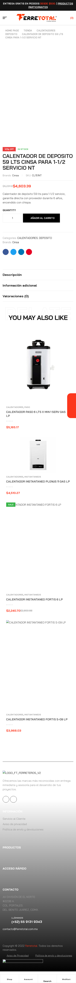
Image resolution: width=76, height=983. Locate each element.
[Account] (28, 977)
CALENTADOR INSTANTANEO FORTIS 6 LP (34, 599)
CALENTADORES (46, 30)
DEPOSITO (11, 34)
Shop (9, 979)
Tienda (28, 30)
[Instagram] (13, 799)
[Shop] (9, 977)
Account (28, 979)
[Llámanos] (7, 920)
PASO (27, 407)
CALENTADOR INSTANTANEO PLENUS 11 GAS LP (38, 481)
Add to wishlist (66, 218)
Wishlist (66, 979)
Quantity (9, 210)
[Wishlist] (66, 977)
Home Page (12, 30)
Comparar (4, 225)
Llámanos (17, 917)
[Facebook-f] (6, 799)
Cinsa (15, 175)
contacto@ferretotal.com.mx (20, 929)
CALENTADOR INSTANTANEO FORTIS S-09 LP (37, 719)
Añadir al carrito (43, 218)
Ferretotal (31, 945)
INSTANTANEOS (32, 476)
